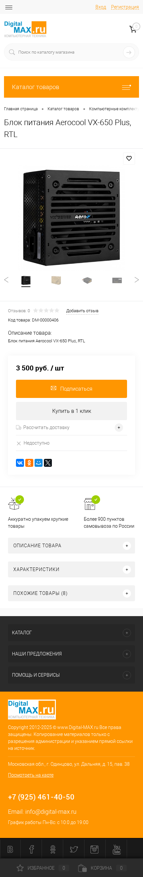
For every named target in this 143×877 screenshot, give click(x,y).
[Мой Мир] (39, 463)
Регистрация (125, 7)
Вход (100, 7)
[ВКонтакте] (20, 463)
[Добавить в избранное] (129, 159)
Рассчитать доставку (46, 427)
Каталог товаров (35, 86)
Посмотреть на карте (31, 775)
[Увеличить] (71, 218)
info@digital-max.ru (50, 811)
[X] (48, 463)
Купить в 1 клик (71, 411)
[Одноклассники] (29, 463)
